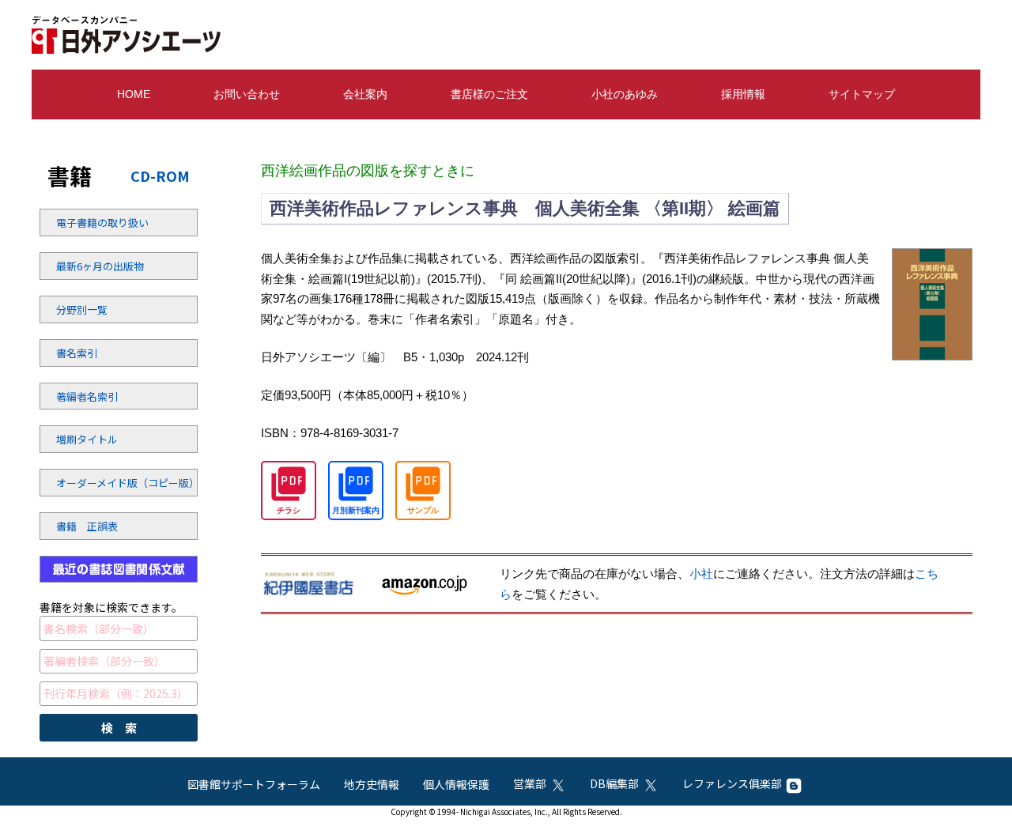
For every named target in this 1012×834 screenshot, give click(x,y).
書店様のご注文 (489, 94)
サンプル (423, 510)
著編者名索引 (87, 396)
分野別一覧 (82, 309)
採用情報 (743, 94)
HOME (133, 94)
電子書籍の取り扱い (99, 222)
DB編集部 (614, 783)
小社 (701, 573)
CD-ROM (160, 175)
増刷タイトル (87, 439)
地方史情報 (371, 784)
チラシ (288, 510)
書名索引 (76, 352)
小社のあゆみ (624, 94)
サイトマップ (862, 94)
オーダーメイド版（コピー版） (99, 482)
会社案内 (365, 94)
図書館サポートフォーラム (253, 784)
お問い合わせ (246, 94)
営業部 (529, 783)
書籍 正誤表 (87, 526)
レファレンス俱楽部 (732, 783)
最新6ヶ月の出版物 (99, 266)
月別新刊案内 (356, 510)
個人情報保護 (456, 784)
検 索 (119, 727)
